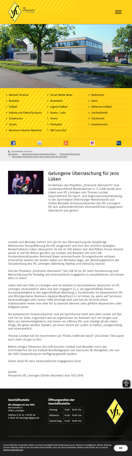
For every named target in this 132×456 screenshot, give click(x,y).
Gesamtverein (99, 124)
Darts (94, 100)
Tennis (53, 118)
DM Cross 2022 (58, 130)
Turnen (13, 124)
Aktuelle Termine (18, 94)
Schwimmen (16, 118)
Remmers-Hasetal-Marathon (25, 130)
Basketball (56, 100)
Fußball (13, 106)
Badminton (97, 94)
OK (121, 448)
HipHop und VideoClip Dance (25, 112)
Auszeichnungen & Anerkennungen (39, 154)
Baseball (14, 100)
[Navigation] (118, 12)
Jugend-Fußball (59, 106)
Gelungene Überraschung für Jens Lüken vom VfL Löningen (39, 156)
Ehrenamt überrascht (70, 154)
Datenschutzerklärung (13, 450)
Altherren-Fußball (101, 106)
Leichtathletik (99, 112)
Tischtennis (97, 118)
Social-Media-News (61, 94)
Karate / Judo (58, 112)
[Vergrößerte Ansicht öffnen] (25, 182)
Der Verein (13, 154)
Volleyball (56, 124)
